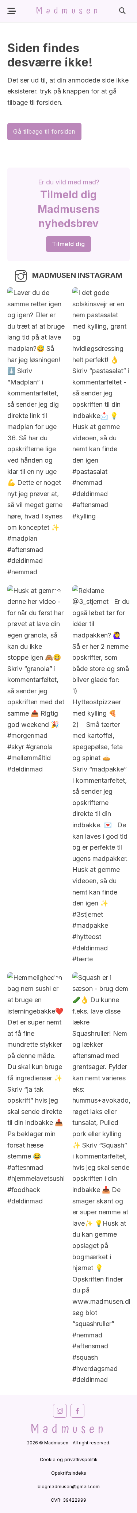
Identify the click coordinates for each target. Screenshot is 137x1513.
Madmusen (68, 11)
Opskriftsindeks (68, 1473)
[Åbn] (11, 11)
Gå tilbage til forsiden (44, 131)
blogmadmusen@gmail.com (69, 1486)
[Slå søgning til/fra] (122, 11)
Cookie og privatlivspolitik (69, 1459)
